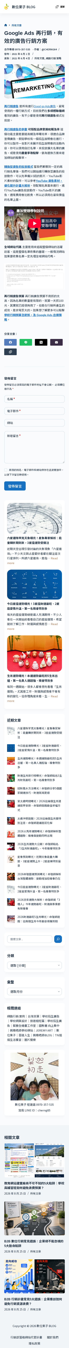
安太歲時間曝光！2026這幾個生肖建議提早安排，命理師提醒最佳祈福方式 (39, 805)
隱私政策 (34, 1343)
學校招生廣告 (50, 1016)
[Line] (26, 342)
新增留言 (14, 436)
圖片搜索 (30, 1040)
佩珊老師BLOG (42, 1035)
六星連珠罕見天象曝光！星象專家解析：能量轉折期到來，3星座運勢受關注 (34, 540)
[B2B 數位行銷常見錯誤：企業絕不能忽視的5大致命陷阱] (34, 1218)
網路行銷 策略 (53, 58)
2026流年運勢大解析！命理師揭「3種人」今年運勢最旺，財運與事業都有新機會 (38, 904)
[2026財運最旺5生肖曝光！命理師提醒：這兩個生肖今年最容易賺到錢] (11, 919)
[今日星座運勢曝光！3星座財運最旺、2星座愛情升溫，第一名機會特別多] (34, 585)
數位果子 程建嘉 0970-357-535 (34, 1104)
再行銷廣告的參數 (15, 129)
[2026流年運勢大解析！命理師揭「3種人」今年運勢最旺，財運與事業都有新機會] (11, 902)
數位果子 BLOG (23, 6)
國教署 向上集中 (49, 1026)
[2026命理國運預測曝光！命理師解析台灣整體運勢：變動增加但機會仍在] (11, 876)
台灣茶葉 (33, 1016)
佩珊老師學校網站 (21, 1030)
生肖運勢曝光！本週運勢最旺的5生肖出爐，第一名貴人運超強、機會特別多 (32, 678)
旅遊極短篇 (37, 1021)
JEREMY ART (44, 1030)
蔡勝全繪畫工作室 (24, 1026)
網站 (10, 423)
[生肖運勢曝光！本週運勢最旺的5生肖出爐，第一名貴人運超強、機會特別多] (34, 653)
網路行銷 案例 (16, 1016)
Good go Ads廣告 (45, 106)
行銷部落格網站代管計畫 (26, 1337)
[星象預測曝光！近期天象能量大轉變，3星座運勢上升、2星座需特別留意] (11, 859)
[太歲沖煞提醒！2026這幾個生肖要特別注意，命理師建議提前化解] (11, 821)
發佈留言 (15, 485)
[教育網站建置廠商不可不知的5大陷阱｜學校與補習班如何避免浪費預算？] (34, 1160)
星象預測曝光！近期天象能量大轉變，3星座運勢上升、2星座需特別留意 (39, 861)
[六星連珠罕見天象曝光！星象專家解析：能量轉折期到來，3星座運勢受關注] (34, 518)
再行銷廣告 (11, 106)
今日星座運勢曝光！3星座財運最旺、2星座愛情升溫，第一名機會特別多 (33, 606)
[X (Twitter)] (41, 342)
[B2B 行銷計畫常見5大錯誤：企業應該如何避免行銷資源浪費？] (34, 1276)
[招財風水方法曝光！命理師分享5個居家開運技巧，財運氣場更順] (11, 791)
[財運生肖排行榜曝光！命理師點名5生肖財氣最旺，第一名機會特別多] (11, 778)
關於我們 (52, 1337)
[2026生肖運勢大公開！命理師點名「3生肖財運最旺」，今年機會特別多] (11, 846)
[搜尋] (58, 939)
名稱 (11, 399)
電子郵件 (14, 411)
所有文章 (39, 58)
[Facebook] (10, 342)
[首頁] (5, 25)
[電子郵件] (56, 342)
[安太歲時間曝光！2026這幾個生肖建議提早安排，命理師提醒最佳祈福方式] (11, 804)
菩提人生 (24, 1035)
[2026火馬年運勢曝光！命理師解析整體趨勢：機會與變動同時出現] (11, 833)
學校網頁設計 (18, 1021)
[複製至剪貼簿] (10, 351)
